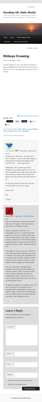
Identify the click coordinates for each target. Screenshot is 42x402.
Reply (8, 199)
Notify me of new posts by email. (17, 384)
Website (9, 375)
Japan (18, 65)
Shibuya (35, 129)
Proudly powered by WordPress (21, 398)
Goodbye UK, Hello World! (19, 12)
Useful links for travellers (21, 41)
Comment (11, 327)
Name (10, 353)
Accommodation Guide (23, 37)
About (12, 37)
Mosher (11, 131)
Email (10, 364)
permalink (26, 131)
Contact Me (7, 41)
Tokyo (5, 131)
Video (24, 129)
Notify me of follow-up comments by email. (20, 380)
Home (5, 37)
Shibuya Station (10, 69)
